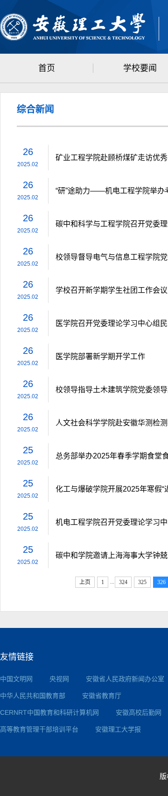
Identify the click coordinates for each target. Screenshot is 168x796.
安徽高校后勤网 (138, 712)
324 (123, 582)
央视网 (59, 679)
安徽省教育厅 (101, 695)
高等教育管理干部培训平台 (39, 729)
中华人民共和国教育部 (32, 695)
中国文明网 (16, 679)
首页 (46, 68)
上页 (85, 582)
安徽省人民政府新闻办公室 (125, 679)
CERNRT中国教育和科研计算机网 (49, 712)
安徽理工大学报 (118, 729)
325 (142, 582)
